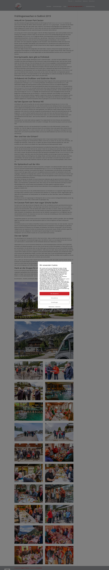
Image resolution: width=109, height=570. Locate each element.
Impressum (57, 306)
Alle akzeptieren (54, 293)
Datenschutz (51, 306)
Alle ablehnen (54, 298)
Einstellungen (54, 302)
